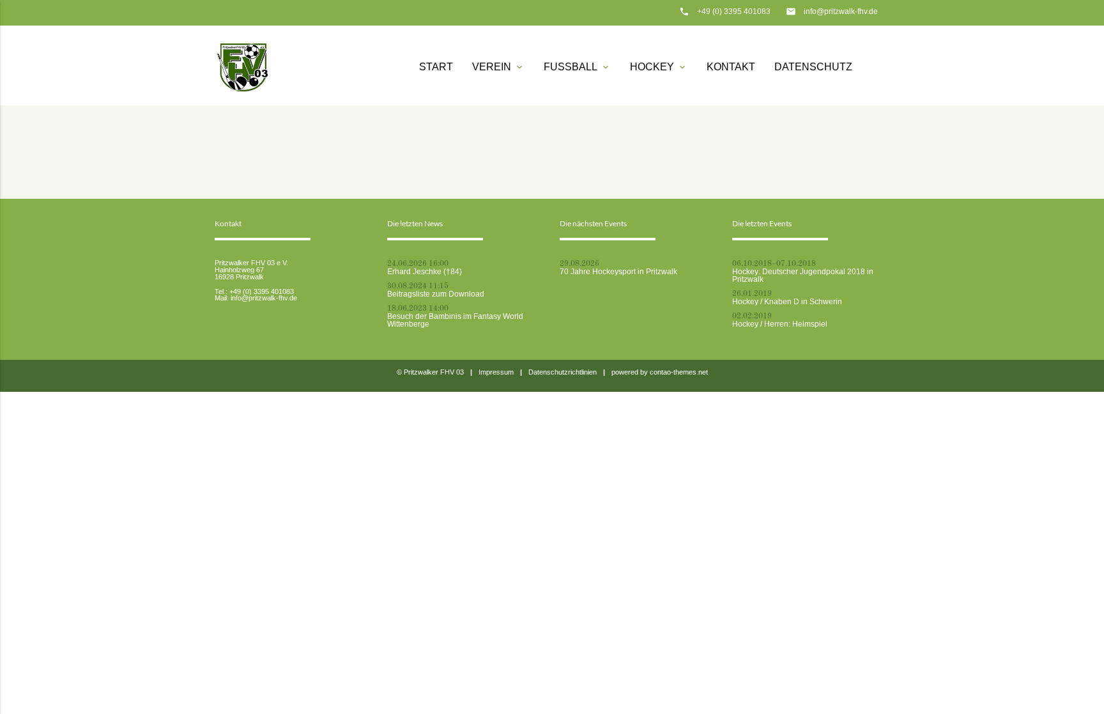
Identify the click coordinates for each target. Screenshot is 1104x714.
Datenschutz (813, 66)
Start (436, 66)
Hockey (658, 66)
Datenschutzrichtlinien (562, 372)
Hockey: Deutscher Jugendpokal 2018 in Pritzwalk (802, 275)
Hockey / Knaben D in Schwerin (787, 302)
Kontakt (731, 66)
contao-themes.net (679, 372)
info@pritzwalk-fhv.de (841, 11)
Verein (498, 66)
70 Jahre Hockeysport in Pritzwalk (618, 272)
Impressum (496, 372)
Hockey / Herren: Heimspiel (779, 324)
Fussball (577, 66)
